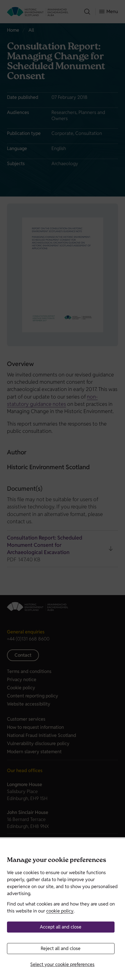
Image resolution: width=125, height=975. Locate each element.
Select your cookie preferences (62, 964)
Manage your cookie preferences (56, 860)
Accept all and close (60, 927)
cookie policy (60, 911)
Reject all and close (61, 948)
